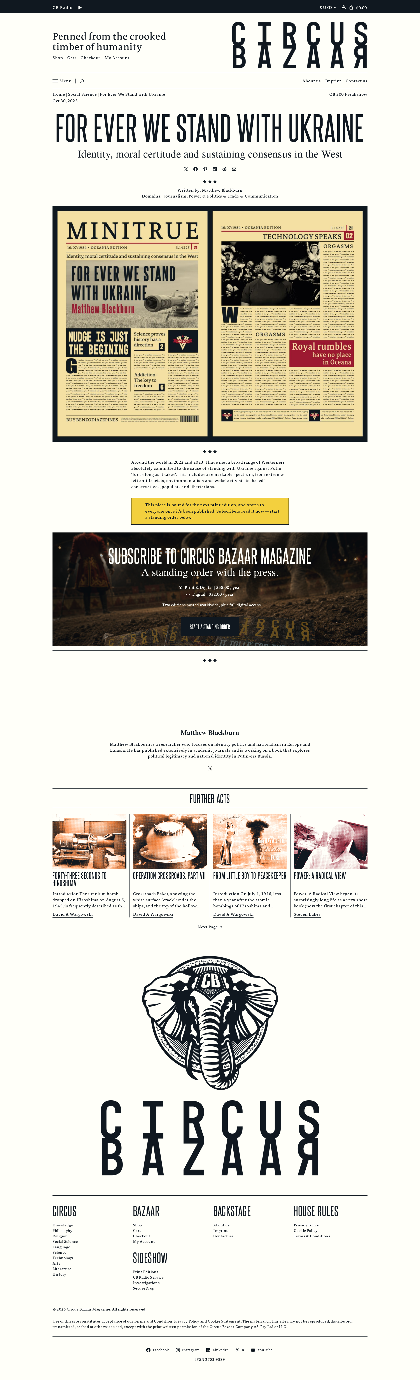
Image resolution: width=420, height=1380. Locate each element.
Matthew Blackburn (222, 190)
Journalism (175, 196)
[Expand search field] (82, 81)
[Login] (343, 7)
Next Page (210, 927)
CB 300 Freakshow (348, 94)
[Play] (79, 7)
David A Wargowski (72, 914)
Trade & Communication (253, 196)
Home (58, 94)
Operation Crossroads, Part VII (169, 875)
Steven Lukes (307, 914)
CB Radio (62, 7)
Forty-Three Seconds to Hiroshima (79, 878)
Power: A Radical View (320, 875)
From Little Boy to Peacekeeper (250, 875)
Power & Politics (205, 196)
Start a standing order (210, 626)
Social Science (82, 94)
